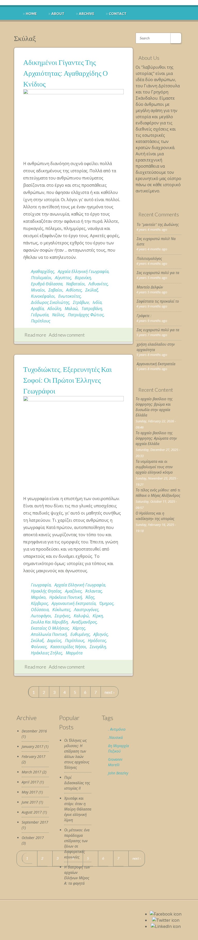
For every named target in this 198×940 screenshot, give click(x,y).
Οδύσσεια (40, 609)
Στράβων (81, 302)
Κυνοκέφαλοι (43, 296)
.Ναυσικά (115, 737)
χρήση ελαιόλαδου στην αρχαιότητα (156, 347)
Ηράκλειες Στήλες (46, 653)
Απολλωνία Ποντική (49, 634)
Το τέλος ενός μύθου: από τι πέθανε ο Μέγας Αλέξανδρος (158, 493)
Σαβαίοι (55, 290)
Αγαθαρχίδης (42, 271)
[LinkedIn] (166, 926)
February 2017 (33, 756)
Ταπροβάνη (91, 308)
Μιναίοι (38, 290)
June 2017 (30, 802)
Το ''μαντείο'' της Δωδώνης (158, 224)
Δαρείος (54, 640)
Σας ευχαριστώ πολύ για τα (158, 272)
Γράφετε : (144, 315)
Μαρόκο (38, 597)
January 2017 (32, 746)
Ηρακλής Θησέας (46, 591)
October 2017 (33, 837)
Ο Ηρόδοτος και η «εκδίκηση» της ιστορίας (155, 516)
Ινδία (97, 302)
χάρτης (78, 628)
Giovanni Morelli (115, 762)
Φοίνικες (39, 647)
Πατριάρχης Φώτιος (86, 315)
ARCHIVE (86, 14)
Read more (35, 335)
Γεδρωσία (39, 315)
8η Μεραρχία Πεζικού (118, 748)
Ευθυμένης (80, 634)
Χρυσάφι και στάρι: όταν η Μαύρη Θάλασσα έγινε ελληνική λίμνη (77, 809)
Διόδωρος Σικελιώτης (50, 302)
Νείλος (58, 315)
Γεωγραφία (41, 585)
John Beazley (118, 773)
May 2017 (30, 792)
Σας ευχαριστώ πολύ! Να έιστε (156, 241)
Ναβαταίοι (75, 284)
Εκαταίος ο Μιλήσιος (50, 628)
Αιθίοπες (74, 290)
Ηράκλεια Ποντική (65, 597)
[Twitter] (165, 920)
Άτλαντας (93, 591)
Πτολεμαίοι (41, 277)
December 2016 (34, 731)
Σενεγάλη (98, 647)
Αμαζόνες (73, 591)
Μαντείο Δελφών (150, 287)
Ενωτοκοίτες (69, 296)
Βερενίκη (83, 277)
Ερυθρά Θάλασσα (46, 284)
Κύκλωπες (61, 609)
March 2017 (31, 772)
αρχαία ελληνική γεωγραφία (83, 271)
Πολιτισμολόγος (149, 258)
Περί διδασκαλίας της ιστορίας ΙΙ (77, 783)
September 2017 (35, 822)
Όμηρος (106, 603)
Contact (118, 14)
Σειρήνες (62, 616)
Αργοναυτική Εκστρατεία (74, 603)
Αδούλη (54, 308)
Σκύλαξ (91, 290)
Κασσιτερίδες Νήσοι (68, 647)
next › (109, 692)
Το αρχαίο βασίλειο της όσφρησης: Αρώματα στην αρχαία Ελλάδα (156, 438)
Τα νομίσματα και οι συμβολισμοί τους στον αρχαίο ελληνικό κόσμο (154, 467)
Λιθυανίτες (98, 284)
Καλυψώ (81, 616)
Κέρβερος (39, 603)
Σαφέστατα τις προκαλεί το (158, 301)
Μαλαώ (71, 308)
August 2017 (32, 812)
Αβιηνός (100, 634)
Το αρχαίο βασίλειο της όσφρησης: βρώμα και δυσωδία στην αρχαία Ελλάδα (154, 406)
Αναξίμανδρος (84, 622)
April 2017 (30, 782)
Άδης (90, 597)
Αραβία (37, 308)
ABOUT (57, 14)
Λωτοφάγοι (41, 616)
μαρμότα (74, 653)
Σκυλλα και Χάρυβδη (49, 622)
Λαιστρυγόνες (86, 609)
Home (31, 14)
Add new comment (67, 335)
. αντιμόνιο (117, 729)
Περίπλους (40, 321)
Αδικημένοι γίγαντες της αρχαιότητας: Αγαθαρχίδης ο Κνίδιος (65, 73)
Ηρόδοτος (97, 640)
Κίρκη (98, 616)
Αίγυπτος (63, 277)
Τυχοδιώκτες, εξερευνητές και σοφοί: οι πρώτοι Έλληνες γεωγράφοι (67, 380)
